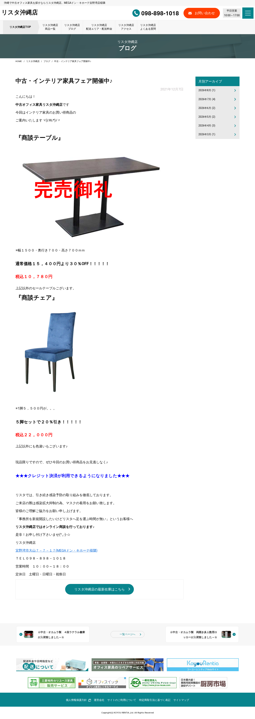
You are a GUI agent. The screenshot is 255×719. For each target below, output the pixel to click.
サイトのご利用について (121, 700)
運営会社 (99, 700)
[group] (52, 665)
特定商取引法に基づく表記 (154, 700)
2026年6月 (206, 108)
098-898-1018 (160, 13)
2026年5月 (206, 116)
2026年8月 (206, 90)
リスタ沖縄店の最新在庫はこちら (99, 589)
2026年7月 (206, 99)
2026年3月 (206, 134)
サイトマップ (181, 700)
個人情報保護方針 (76, 700)
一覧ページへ (127, 634)
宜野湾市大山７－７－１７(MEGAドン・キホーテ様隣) (56, 550)
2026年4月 (206, 125)
